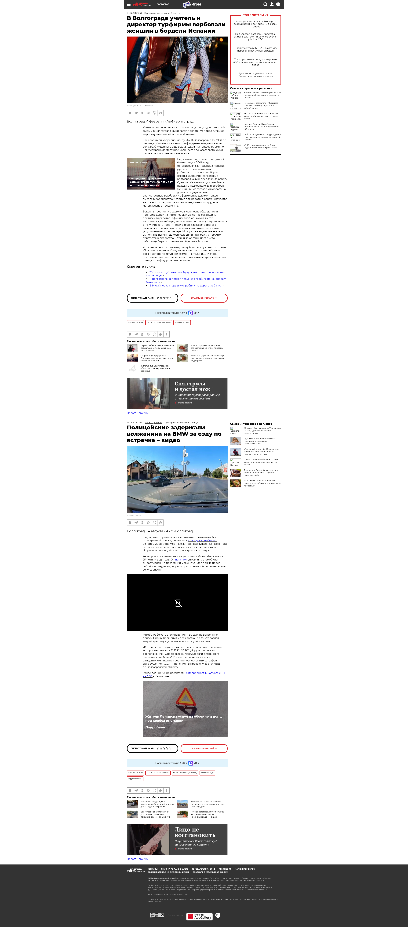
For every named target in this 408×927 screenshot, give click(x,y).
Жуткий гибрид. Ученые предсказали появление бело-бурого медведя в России (262, 95)
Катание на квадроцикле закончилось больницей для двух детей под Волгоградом (157, 804)
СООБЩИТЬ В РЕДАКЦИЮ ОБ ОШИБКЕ (210, 872)
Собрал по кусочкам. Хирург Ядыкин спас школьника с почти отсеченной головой (262, 137)
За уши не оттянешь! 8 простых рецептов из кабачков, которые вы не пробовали (262, 483)
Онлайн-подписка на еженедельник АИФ (168, 872)
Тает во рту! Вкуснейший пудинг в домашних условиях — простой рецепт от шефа (261, 472)
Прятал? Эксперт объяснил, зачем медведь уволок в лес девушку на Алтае (261, 462)
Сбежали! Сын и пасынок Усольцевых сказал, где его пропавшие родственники (262, 430)
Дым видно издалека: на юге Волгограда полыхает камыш (256, 75)
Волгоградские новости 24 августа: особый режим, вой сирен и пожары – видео (255, 24)
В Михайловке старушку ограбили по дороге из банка (185, 285)
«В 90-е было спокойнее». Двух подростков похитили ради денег (260, 146)
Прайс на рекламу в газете (174, 869)
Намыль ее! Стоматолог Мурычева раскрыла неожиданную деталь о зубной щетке (261, 105)
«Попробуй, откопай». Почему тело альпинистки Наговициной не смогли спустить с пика (261, 451)
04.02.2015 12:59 (134, 13)
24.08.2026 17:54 (134, 422)
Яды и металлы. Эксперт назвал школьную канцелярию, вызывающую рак (259, 441)
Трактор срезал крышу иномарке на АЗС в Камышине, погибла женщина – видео (255, 62)
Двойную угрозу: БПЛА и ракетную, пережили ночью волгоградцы (256, 49)
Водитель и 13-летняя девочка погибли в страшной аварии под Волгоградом (207, 804)
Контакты (152, 869)
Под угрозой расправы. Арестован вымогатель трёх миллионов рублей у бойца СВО (255, 37)
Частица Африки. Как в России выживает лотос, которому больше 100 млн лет (261, 126)
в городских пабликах (202, 540)
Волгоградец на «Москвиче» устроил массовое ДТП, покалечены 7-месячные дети (155, 814)
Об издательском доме (203, 869)
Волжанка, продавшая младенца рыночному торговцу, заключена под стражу (207, 358)
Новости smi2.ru (137, 413)
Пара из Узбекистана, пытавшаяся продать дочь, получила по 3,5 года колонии (157, 348)
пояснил (181, 559)
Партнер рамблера (175, 915)
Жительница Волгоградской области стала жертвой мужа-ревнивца (156, 368)
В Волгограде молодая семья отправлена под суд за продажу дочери (207, 348)
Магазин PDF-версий (245, 869)
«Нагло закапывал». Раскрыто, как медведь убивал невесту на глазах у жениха (262, 116)
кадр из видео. (134, 515)
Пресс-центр (225, 869)
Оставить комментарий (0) (204, 298)
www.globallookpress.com (140, 105)
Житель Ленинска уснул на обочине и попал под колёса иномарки (184, 719)
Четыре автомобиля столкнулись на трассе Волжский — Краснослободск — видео (207, 814)
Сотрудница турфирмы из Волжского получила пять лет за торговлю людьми (157, 358)
